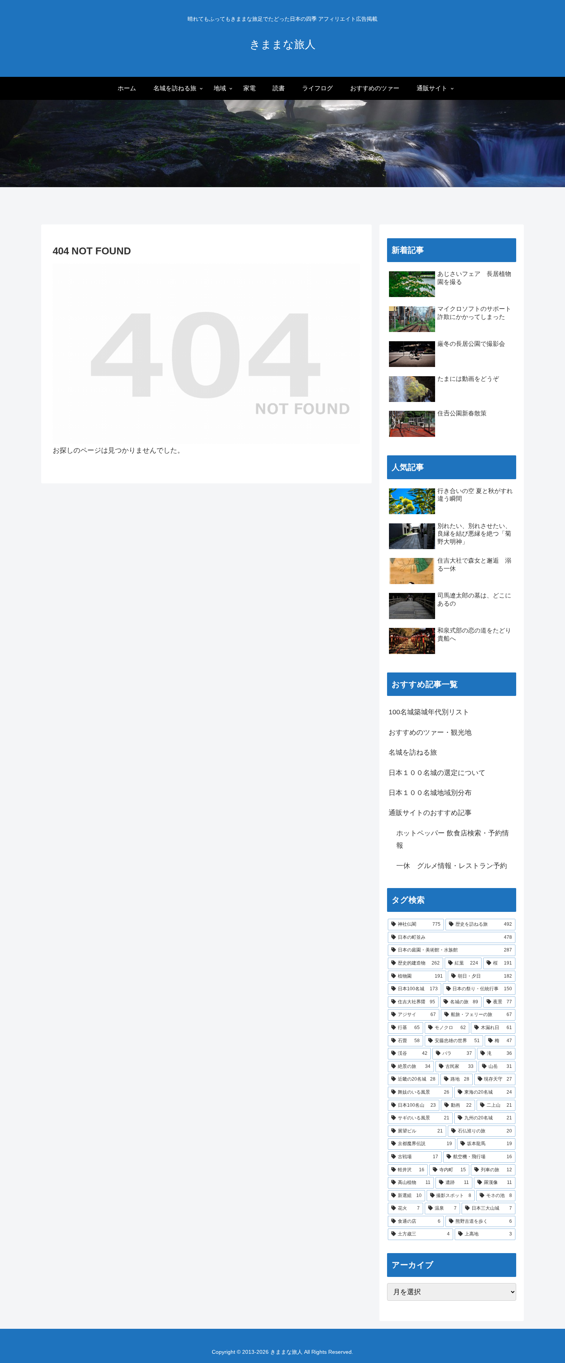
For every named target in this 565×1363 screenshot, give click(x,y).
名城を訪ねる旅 (413, 752)
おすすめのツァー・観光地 (430, 732)
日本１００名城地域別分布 (430, 793)
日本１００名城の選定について (437, 773)
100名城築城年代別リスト (429, 712)
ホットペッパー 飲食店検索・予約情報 (452, 839)
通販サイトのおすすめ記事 (430, 813)
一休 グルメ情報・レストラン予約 (451, 866)
